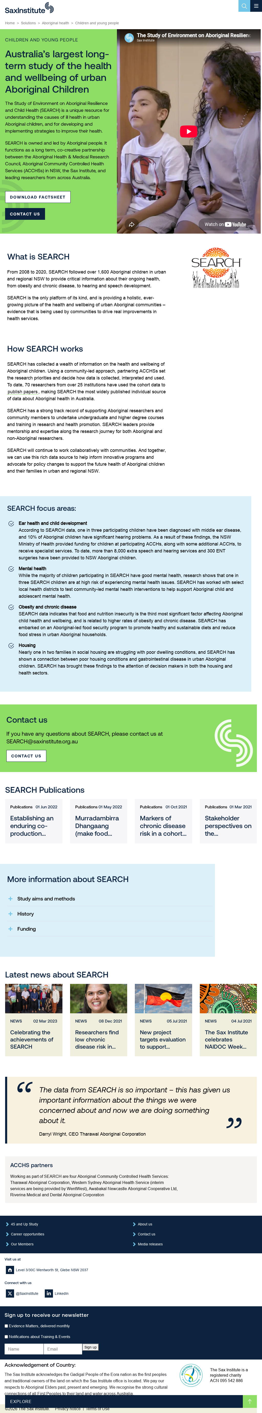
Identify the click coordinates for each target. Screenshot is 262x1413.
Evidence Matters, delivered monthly (39, 1326)
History (25, 913)
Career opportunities (27, 1234)
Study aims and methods (46, 898)
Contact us (25, 213)
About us (145, 1224)
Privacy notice (68, 1408)
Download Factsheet (38, 196)
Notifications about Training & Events (39, 1336)
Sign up (90, 1347)
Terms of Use (98, 1408)
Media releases (150, 1244)
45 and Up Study (24, 1224)
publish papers (23, 391)
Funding (26, 929)
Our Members (22, 1244)
